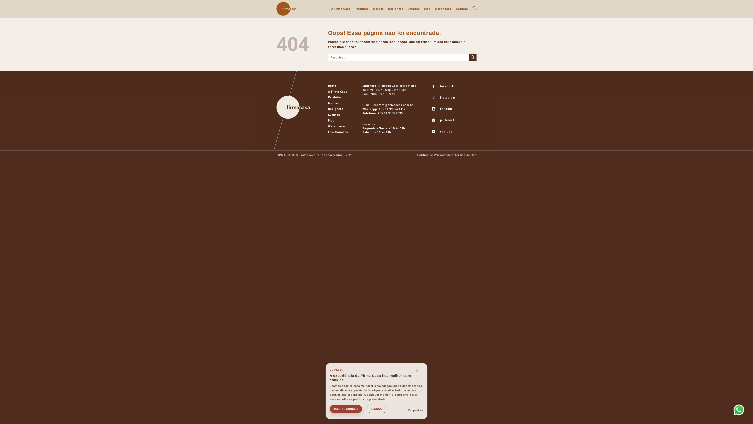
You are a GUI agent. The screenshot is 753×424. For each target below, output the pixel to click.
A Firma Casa (340, 9)
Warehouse (443, 9)
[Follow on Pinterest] (433, 120)
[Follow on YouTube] (433, 132)
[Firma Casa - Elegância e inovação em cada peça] (296, 9)
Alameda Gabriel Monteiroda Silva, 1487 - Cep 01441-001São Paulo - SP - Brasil (389, 90)
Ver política (415, 410)
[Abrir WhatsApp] (739, 410)
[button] (474, 8)
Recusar (377, 408)
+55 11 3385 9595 (390, 113)
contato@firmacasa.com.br (393, 105)
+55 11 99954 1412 (392, 109)
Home (332, 86)
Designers (395, 9)
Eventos (414, 9)
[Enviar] (473, 57)
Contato (462, 9)
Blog (427, 9)
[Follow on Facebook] (433, 87)
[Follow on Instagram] (433, 98)
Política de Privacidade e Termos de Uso (447, 155)
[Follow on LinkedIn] (433, 109)
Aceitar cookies (345, 408)
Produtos (362, 9)
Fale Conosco (338, 132)
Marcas (378, 9)
